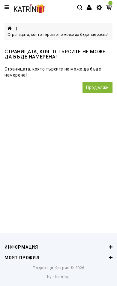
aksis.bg (61, 277)
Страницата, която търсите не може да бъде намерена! (58, 34)
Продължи (97, 87)
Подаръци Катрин (51, 268)
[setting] (99, 7)
